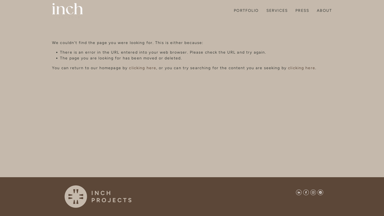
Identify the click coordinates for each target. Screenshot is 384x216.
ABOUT (324, 10)
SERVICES (277, 10)
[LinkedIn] (299, 192)
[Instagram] (313, 192)
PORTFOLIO (246, 10)
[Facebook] (306, 192)
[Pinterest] (320, 192)
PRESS (302, 10)
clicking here (142, 68)
